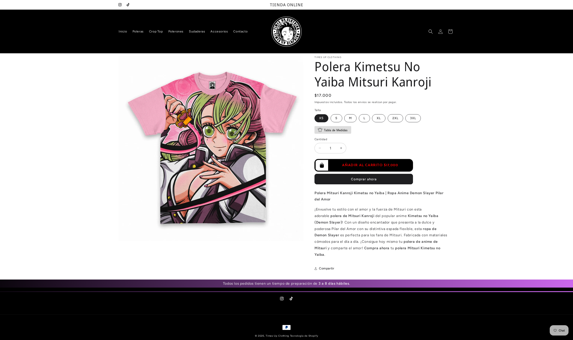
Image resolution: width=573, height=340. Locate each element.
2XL (395, 118)
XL (379, 118)
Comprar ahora (364, 179)
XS (321, 118)
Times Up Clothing (277, 335)
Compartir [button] (326, 268)
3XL (413, 118)
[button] (431, 32)
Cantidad (320, 139)
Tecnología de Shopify (304, 335)
